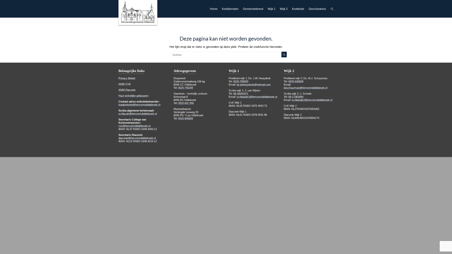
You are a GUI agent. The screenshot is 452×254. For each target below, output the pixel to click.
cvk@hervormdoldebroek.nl (134, 125)
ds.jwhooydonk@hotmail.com (254, 84)
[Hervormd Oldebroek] (138, 2)
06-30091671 (240, 93)
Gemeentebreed (253, 8)
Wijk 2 (284, 8)
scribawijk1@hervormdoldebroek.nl (257, 96)
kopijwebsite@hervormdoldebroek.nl (139, 104)
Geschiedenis (317, 8)
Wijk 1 (271, 8)
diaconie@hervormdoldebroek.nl (137, 138)
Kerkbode (298, 8)
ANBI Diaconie (126, 89)
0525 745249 (185, 87)
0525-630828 (295, 81)
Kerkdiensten (230, 8)
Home (214, 8)
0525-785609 (240, 81)
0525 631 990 (186, 103)
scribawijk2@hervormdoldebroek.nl (312, 99)
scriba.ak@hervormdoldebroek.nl (137, 113)
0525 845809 (185, 118)
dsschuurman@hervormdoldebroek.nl (305, 87)
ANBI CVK (124, 84)
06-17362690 (295, 96)
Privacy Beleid (126, 78)
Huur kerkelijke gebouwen (133, 95)
